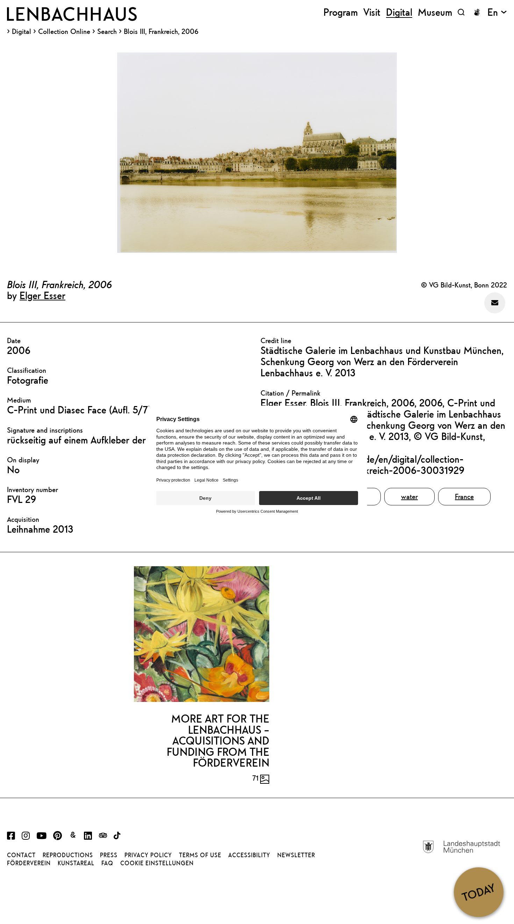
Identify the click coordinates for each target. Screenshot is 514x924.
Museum (435, 12)
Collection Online (64, 31)
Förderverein (29, 863)
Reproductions (68, 855)
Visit (371, 12)
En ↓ (497, 12)
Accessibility (249, 855)
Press (108, 855)
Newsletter (296, 855)
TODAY (478, 891)
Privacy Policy (148, 855)
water (409, 496)
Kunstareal (76, 863)
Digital (21, 31)
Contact (21, 855)
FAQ (107, 863)
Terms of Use (200, 855)
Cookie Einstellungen (157, 863)
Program (340, 12)
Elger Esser (42, 295)
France (464, 496)
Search (107, 31)
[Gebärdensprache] (477, 12)
